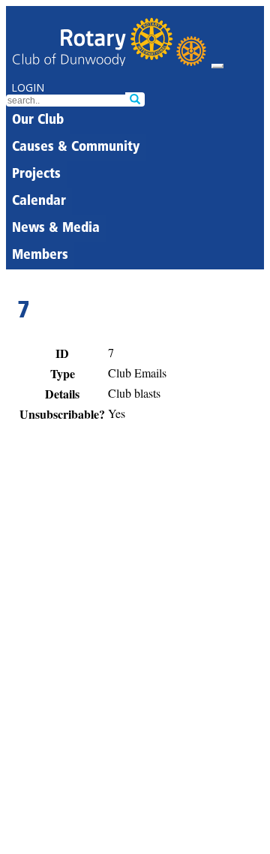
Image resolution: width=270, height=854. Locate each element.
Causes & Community (76, 148)
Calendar (39, 202)
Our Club (38, 121)
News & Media (56, 229)
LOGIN (27, 87)
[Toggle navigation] (218, 66)
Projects (36, 175)
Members (40, 256)
